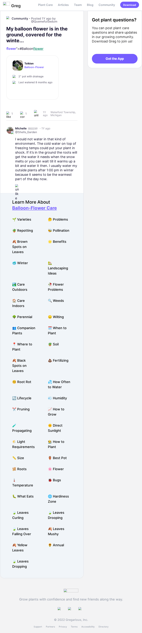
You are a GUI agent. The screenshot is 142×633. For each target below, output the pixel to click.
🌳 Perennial (22, 317)
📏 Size (18, 458)
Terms (74, 626)
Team (78, 5)
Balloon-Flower (34, 67)
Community (107, 5)
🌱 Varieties (21, 219)
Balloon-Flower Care (34, 208)
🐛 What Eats (23, 496)
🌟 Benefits (57, 241)
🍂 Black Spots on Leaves (19, 365)
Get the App (115, 59)
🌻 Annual (56, 545)
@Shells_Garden (26, 132)
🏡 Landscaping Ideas (58, 268)
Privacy (63, 626)
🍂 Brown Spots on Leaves (20, 247)
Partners (50, 626)
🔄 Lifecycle (21, 398)
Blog (90, 5)
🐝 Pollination (58, 230)
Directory (104, 626)
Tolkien (29, 63)
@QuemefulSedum (44, 21)
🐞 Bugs (54, 480)
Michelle (21, 128)
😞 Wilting (56, 317)
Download (129, 4)
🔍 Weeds (56, 301)
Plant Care (45, 5)
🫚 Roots (19, 469)
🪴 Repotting (22, 230)
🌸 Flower (56, 469)
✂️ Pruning (21, 409)
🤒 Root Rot (21, 382)
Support (38, 626)
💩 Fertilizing (58, 360)
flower (11, 49)
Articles (63, 5)
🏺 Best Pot (57, 458)
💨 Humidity (57, 398)
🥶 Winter (20, 263)
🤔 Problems (58, 219)
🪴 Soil (53, 344)
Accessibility (88, 626)
